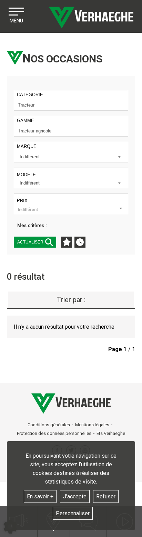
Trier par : (71, 300)
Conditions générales (49, 424)
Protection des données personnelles (54, 433)
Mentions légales (92, 424)
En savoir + (40, 496)
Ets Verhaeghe (111, 433)
